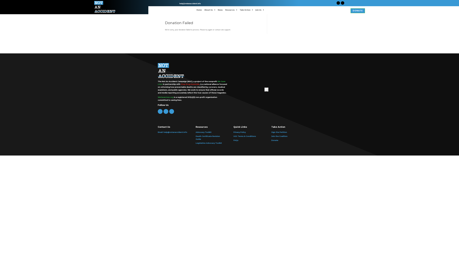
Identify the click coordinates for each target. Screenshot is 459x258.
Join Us (258, 10)
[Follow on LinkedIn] (171, 111)
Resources (230, 10)
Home (199, 10)
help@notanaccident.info (190, 4)
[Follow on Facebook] (338, 3)
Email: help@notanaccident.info (172, 132)
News (220, 10)
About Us (208, 10)
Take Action (245, 10)
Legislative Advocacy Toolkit (209, 143)
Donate (358, 11)
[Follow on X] (342, 3)
